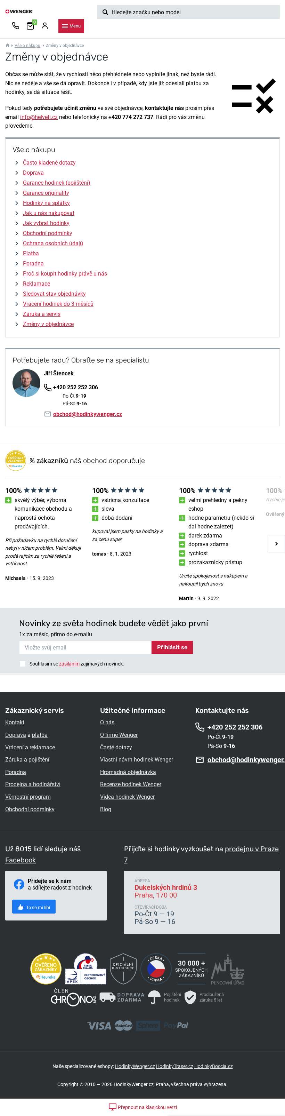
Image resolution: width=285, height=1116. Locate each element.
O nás (107, 722)
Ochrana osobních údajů (53, 243)
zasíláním (69, 664)
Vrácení (14, 747)
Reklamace (36, 283)
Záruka (14, 759)
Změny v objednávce (48, 324)
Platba (31, 253)
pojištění (38, 759)
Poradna (33, 263)
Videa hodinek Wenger (127, 797)
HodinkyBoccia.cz (213, 1066)
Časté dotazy (116, 747)
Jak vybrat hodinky (46, 223)
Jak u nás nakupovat (48, 213)
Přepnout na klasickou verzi (147, 1107)
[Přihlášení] (44, 26)
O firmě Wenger (119, 735)
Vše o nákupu (27, 45)
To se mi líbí (37, 907)
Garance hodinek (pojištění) (56, 183)
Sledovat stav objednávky (54, 293)
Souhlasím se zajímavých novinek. (77, 664)
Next (276, 543)
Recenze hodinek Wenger (130, 784)
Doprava (33, 172)
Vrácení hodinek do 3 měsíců (58, 304)
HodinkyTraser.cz (174, 1066)
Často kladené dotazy (49, 162)
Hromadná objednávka (128, 772)
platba (40, 735)
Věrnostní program (28, 797)
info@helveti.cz (39, 117)
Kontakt (14, 722)
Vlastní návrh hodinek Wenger (136, 759)
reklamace (42, 747)
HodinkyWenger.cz (135, 1066)
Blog (105, 809)
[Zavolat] (15, 26)
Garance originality (46, 193)
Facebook (20, 860)
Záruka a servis (41, 314)
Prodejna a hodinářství (32, 784)
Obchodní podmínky (47, 233)
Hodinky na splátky (46, 203)
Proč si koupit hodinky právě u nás (65, 273)
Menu (75, 26)
